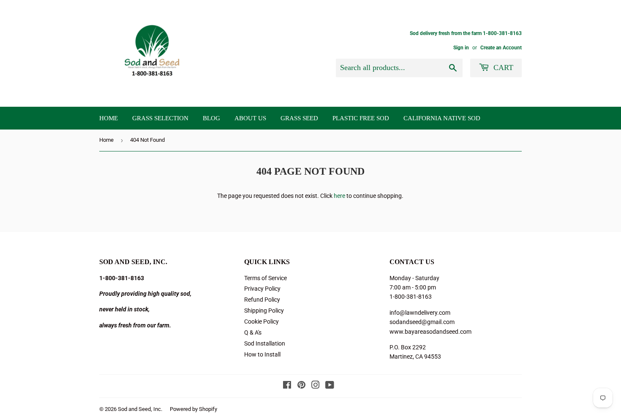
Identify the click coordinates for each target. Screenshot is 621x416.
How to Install (262, 354)
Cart (502, 67)
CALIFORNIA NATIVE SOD (441, 118)
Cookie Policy (261, 321)
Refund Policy (262, 299)
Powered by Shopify (193, 409)
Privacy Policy (262, 288)
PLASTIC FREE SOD (360, 118)
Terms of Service (265, 278)
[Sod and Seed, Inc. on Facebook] (287, 386)
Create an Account (501, 48)
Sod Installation (264, 343)
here (339, 195)
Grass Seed (299, 118)
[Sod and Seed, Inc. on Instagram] (315, 386)
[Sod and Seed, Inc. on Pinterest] (301, 386)
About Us (250, 118)
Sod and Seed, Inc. (140, 409)
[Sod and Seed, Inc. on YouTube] (329, 386)
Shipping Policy (264, 310)
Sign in (461, 48)
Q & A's (252, 332)
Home (108, 118)
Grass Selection (160, 118)
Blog (211, 118)
